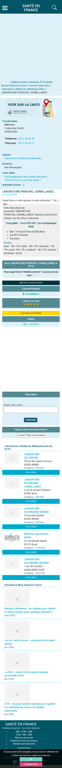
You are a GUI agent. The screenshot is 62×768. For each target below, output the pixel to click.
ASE (18, 731)
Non (5, 204)
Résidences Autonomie (24, 744)
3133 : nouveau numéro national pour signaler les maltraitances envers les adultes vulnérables (30, 707)
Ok (31, 759)
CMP (30, 731)
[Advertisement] (31, 48)
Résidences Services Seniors (24, 741)
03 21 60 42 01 (26, 143)
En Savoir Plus (31, 764)
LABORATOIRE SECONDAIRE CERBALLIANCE (32, 483)
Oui (55, 200)
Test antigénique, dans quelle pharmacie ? (26, 176)
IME (24, 734)
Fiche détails (31, 472)
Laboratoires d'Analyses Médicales (23, 158)
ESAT (19, 734)
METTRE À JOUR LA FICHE (31, 283)
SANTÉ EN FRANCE (21, 724)
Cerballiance (32, 294)
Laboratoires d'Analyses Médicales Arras (23, 89)
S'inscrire (30, 419)
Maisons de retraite (24, 737)
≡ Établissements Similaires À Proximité (31, 82)
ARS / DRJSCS (31, 324)
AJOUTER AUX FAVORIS (31, 313)
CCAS (24, 731)
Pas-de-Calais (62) (39, 85)
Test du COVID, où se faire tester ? (23, 180)
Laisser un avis (31, 301)
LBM (30, 734)
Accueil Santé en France (13, 85)
